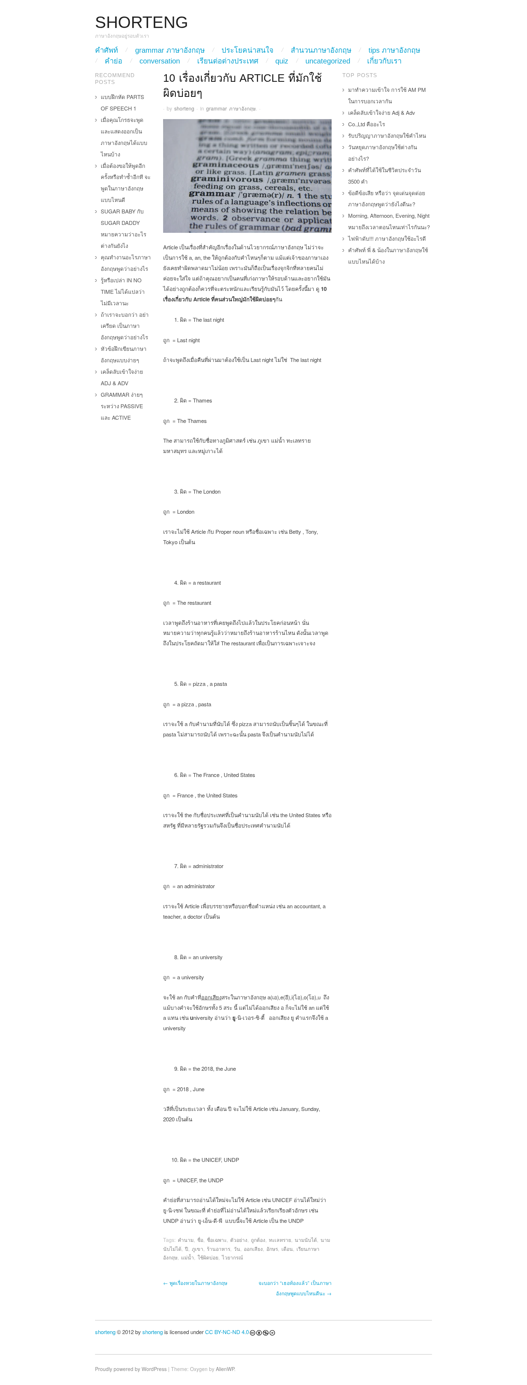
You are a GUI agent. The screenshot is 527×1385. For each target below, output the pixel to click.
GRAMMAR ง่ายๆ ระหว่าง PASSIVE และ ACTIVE (122, 406)
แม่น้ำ (187, 1257)
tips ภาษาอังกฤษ (394, 50)
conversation (159, 61)
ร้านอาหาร (218, 1248)
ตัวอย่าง (238, 1239)
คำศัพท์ (106, 50)
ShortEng (141, 22)
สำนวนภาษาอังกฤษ (321, 50)
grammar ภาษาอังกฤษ (170, 50)
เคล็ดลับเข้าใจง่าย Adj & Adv (381, 112)
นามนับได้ (306, 1239)
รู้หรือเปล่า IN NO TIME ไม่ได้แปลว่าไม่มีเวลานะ (123, 291)
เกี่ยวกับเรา (384, 61)
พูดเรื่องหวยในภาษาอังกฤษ (195, 1282)
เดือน (287, 1248)
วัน (237, 1248)
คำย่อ (113, 61)
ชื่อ (200, 1239)
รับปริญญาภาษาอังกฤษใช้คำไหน (387, 135)
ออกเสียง (253, 1248)
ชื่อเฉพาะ (217, 1239)
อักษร (272, 1248)
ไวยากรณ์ (232, 1257)
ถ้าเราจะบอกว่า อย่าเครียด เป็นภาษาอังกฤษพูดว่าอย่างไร (125, 326)
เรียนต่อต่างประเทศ (227, 61)
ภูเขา (197, 1248)
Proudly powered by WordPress (131, 1368)
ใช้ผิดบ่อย (208, 1257)
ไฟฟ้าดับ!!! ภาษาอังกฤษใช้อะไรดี (387, 238)
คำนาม (186, 1239)
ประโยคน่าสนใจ (248, 50)
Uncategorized (327, 61)
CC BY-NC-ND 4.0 (227, 1331)
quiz (281, 61)
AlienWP (225, 1368)
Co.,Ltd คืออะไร (366, 124)
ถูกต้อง (258, 1239)
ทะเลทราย (280, 1239)
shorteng (184, 108)
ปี (186, 1248)
